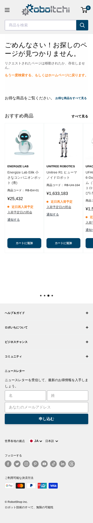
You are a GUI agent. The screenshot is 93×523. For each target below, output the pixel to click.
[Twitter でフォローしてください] (17, 464)
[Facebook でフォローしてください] (8, 464)
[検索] (82, 25)
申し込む (46, 419)
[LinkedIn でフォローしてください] (62, 464)
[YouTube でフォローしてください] (44, 464)
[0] (84, 10)
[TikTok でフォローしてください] (53, 464)
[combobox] (40, 25)
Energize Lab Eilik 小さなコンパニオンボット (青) (24, 177)
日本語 (50, 441)
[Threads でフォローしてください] (71, 464)
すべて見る (80, 116)
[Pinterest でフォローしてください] (35, 464)
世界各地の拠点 (15, 441)
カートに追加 (24, 243)
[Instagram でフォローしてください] (26, 464)
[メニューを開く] (7, 10)
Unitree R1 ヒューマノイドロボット (61, 174)
